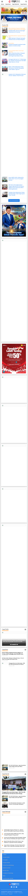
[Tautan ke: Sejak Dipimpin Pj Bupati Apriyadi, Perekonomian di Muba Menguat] (4, 37)
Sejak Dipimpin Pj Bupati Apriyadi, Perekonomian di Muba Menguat (16, 39)
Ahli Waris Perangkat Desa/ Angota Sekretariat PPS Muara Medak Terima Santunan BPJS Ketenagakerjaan (16, 187)
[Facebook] (11, 887)
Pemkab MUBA (6, 857)
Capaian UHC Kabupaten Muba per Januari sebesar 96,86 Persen (17, 75)
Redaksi (10, 894)
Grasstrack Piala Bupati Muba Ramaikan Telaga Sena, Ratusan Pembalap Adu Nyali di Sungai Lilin (15, 838)
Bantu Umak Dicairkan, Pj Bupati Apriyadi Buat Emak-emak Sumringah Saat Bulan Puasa (16, 54)
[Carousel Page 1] (10, 644)
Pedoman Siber (4, 894)
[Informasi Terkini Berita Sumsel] (14, 1)
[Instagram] (14, 887)
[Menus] (2, 1)
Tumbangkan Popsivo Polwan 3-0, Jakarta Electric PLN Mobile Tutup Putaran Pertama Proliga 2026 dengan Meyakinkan (14, 830)
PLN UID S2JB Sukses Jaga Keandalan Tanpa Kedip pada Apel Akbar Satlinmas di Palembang (17, 766)
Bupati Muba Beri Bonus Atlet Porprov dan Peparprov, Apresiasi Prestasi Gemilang (13, 842)
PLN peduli (5, 859)
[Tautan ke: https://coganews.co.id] (25, 629)
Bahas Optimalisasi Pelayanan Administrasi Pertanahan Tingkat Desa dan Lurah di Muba (16, 29)
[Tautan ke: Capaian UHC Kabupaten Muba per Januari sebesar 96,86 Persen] (4, 124)
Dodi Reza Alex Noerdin (8, 878)
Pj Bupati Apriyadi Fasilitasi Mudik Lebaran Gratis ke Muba (16, 45)
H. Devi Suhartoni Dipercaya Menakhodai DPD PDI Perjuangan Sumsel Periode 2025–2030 (14, 640)
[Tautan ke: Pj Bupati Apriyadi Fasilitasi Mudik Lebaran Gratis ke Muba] (4, 45)
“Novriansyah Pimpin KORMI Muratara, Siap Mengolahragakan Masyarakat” (14, 834)
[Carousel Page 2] (12, 644)
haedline (4, 854)
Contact (15, 892)
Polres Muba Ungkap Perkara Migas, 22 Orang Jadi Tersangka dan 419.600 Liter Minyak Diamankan (12, 653)
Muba (4, 875)
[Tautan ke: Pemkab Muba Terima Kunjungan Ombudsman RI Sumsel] (4, 30)
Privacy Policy (10, 892)
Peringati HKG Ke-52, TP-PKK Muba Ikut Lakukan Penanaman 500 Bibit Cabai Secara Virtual (17, 61)
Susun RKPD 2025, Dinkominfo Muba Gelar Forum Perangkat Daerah (16, 179)
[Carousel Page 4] (15, 644)
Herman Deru (6, 870)
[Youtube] (16, 887)
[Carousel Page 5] (17, 644)
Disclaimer (3, 892)
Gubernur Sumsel (6, 867)
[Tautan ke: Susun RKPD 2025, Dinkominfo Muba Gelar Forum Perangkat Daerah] (4, 179)
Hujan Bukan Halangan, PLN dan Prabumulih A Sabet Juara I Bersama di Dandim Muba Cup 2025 (14, 846)
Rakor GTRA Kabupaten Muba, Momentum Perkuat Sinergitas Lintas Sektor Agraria (16, 68)
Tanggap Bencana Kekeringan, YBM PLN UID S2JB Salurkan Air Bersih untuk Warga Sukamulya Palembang (17, 664)
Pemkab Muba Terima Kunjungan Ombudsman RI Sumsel (16, 31)
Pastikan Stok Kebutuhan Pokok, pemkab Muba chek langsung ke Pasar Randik (16, 194)
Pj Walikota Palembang (8, 873)
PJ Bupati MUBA (6, 862)
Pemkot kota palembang (8, 865)
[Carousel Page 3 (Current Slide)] (14, 644)
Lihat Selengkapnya (14, 200)
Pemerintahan (11, 43)
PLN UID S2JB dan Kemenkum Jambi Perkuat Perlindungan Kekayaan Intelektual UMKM (17, 803)
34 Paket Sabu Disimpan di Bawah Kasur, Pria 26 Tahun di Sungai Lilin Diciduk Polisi (13, 659)
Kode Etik (21, 892)
